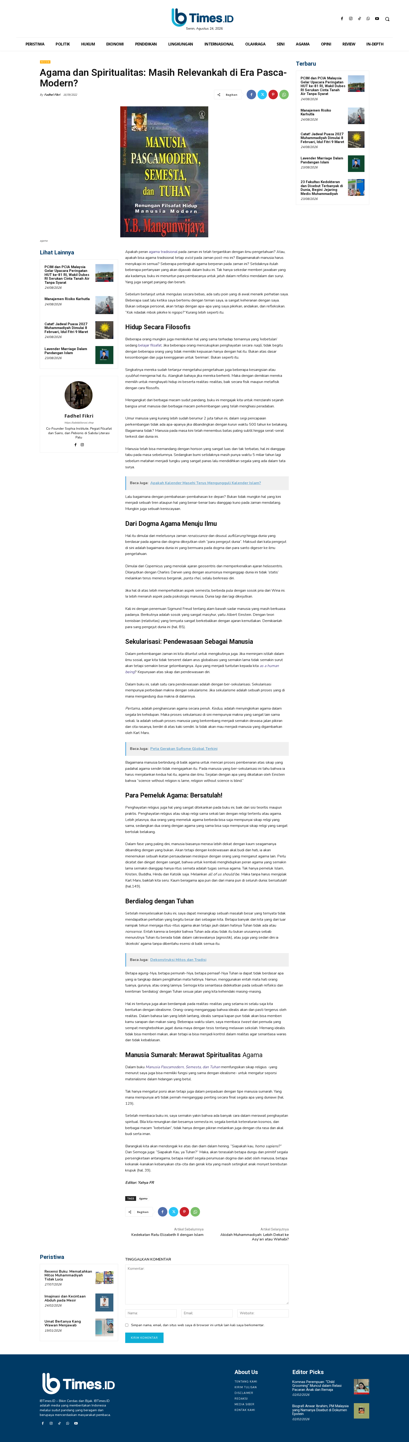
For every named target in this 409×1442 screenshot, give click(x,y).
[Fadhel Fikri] (79, 395)
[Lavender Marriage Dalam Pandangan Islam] (104, 355)
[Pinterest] (273, 94)
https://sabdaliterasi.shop (78, 422)
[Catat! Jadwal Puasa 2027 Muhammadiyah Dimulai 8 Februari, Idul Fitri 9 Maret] (104, 330)
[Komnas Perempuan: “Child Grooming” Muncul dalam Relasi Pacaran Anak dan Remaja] (361, 1386)
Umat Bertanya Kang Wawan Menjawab (62, 1323)
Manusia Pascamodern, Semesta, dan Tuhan (183, 1067)
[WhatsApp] (368, 19)
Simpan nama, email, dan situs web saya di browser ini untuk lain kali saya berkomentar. (197, 1325)
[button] (387, 19)
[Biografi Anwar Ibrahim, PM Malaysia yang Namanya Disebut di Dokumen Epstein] (361, 1411)
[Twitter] (262, 94)
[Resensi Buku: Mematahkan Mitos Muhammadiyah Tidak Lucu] (104, 1278)
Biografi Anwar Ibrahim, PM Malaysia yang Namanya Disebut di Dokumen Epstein (320, 1410)
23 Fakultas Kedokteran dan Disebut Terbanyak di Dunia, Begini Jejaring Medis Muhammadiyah (322, 188)
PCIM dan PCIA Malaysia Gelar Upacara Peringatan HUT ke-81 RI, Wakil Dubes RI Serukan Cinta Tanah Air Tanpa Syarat (66, 275)
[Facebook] (342, 19)
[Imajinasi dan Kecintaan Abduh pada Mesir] (104, 1302)
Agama (143, 1198)
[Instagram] (350, 19)
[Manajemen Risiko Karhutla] (104, 305)
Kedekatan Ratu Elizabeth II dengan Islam (167, 1234)
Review (45, 61)
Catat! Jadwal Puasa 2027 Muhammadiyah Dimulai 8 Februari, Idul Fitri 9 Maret (66, 328)
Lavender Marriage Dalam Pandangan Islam (65, 351)
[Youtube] (377, 19)
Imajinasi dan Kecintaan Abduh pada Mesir (65, 1298)
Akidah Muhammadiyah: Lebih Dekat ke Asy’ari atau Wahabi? (254, 1237)
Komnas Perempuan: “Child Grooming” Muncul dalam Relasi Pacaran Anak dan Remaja (317, 1386)
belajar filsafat (150, 345)
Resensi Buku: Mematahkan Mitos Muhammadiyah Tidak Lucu (68, 1275)
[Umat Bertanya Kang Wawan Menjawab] (104, 1328)
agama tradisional (163, 251)
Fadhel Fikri (52, 95)
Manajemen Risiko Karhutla (67, 299)
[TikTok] (359, 19)
